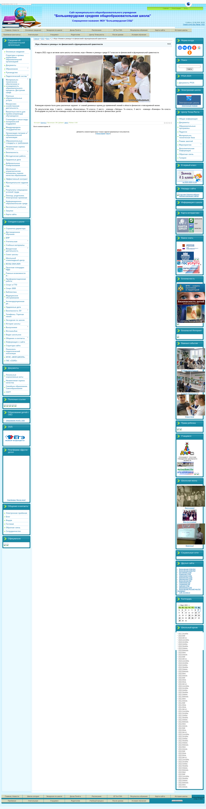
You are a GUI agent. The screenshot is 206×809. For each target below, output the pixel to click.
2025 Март (182, 784)
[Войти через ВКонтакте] (185, 48)
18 (189, 615)
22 (179, 618)
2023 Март (182, 747)
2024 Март (182, 772)
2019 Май (181, 656)
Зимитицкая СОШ (185, 576)
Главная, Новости (12, 30)
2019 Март (182, 652)
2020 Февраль (183, 671)
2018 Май (181, 635)
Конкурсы (43, 122)
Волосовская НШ (185, 581)
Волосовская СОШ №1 (187, 569)
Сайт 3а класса (184, 592)
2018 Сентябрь (183, 640)
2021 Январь (183, 694)
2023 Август (182, 757)
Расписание (96, 30)
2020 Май (181, 677)
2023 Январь (183, 742)
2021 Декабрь (183, 717)
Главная (166, 8)
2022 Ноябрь (183, 738)
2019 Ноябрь (183, 665)
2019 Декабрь (183, 667)
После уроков (117, 35)
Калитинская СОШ (185, 577)
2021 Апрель (182, 700)
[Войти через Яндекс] (194, 48)
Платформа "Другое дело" (16, 500)
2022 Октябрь (183, 736)
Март (48, 38)
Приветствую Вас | (192, 24)
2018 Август (182, 637)
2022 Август (182, 732)
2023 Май (181, 751)
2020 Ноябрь (183, 690)
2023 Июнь (182, 753)
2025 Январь (183, 780)
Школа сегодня (33, 796)
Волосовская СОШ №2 (187, 571)
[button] (188, 5)
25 (189, 618)
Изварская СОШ (185, 574)
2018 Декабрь (183, 646)
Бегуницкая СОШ (185, 572)
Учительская (33, 35)
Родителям (75, 35)
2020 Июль (182, 682)
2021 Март (182, 698)
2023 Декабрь (183, 765)
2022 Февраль (183, 721)
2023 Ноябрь (183, 763)
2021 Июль (182, 707)
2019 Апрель (182, 654)
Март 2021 (184, 605)
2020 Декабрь (183, 692)
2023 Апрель (182, 749)
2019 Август (182, 658)
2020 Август (182, 684)
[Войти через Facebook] (189, 48)
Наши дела (190, 417)
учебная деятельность (190, 370)
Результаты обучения (139, 30)
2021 (42, 38)
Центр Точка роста (96, 35)
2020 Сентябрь (183, 686)
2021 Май (181, 703)
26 (192, 618)
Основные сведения (33, 30)
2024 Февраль (183, 770)
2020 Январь (183, 669)
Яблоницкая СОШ (185, 587)
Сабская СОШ (184, 586)
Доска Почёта (75, 30)
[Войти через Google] (199, 47)
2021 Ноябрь (183, 715)
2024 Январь (183, 768)
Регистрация (176, 8)
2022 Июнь (182, 730)
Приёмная (12, 801)
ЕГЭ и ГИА (118, 30)
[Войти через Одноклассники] (190, 53)
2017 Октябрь (183, 633)
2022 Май (181, 728)
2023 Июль (182, 755)
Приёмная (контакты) (11, 35)
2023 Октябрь (183, 761)
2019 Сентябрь (183, 661)
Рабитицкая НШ (184, 582)
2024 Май (181, 774)
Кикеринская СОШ (185, 579)
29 (179, 621)
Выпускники (189, 508)
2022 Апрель (182, 726)
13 (196, 613)
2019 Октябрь (183, 663)
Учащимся (54, 35)
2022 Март (182, 724)
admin (66, 122)
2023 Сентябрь (183, 759)
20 (196, 615)
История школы (181, 30)
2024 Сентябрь (183, 776)
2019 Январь (183, 648)
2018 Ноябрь (183, 644)
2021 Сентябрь (183, 711)
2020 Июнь (182, 679)
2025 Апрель (182, 786)
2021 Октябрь (183, 713)
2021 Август (182, 709)
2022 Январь (183, 719)
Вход (108, 133)
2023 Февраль (183, 744)
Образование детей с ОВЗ (15, 420)
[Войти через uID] (180, 48)
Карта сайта (160, 30)
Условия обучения (139, 35)
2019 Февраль (183, 650)
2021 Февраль (183, 696)
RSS (203, 24)
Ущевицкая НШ (184, 584)
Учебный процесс (97, 801)
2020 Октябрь (183, 688)
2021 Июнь (182, 705)
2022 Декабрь (183, 740)
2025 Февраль (183, 782)
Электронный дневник (189, 106)
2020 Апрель (182, 675)
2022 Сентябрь (183, 734)
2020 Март (182, 673)
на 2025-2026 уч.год (190, 182)
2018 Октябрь (183, 642)
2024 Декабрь (183, 778)
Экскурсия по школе (54, 30)
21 (199, 615)
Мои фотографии (190, 522)
